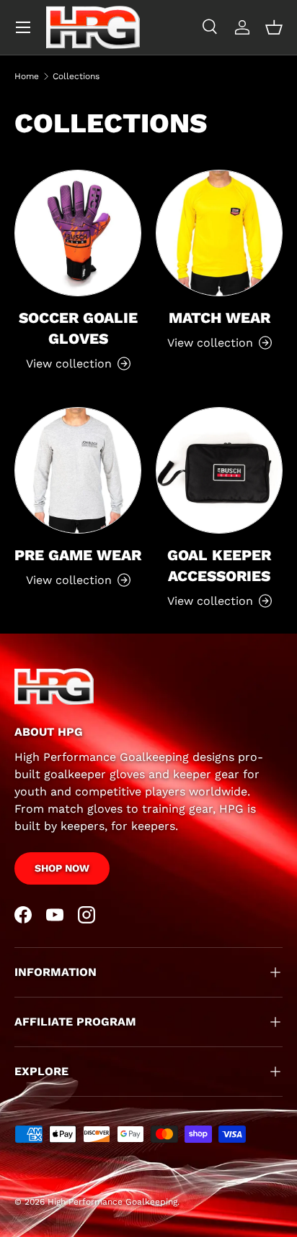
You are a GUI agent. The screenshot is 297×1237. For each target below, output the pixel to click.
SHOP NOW (62, 868)
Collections (76, 76)
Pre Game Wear (77, 555)
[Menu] (23, 27)
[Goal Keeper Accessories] (219, 470)
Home (26, 76)
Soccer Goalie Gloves (78, 328)
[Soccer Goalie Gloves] (78, 233)
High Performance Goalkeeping (112, 1202)
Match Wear (219, 318)
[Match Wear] (219, 233)
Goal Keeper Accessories (219, 566)
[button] (274, 27)
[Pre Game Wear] (78, 470)
